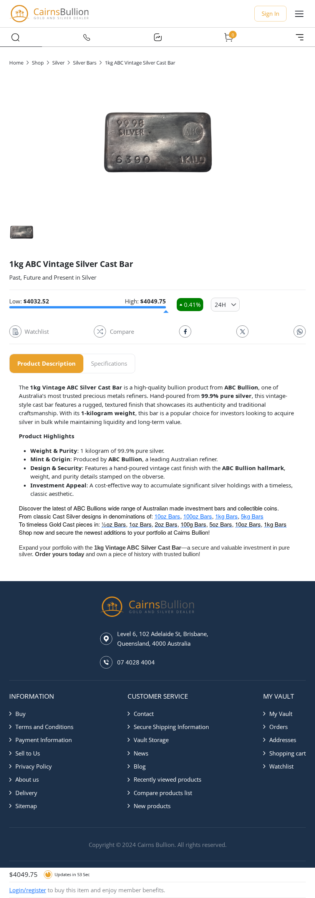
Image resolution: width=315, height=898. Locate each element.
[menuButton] (299, 13)
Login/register (27, 890)
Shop (38, 62)
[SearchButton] (15, 37)
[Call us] (86, 37)
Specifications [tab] (109, 363)
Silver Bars (84, 62)
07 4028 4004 (136, 662)
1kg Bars (226, 516)
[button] (41, 713)
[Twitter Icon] (242, 331)
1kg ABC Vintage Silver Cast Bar (140, 62)
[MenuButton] (299, 37)
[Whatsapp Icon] (299, 331)
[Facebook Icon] (185, 331)
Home (16, 62)
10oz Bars (167, 516)
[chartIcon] (157, 37)
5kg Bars (252, 516)
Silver (58, 62)
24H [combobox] (220, 304)
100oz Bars (197, 516)
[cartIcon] (228, 37)
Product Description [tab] (46, 363)
